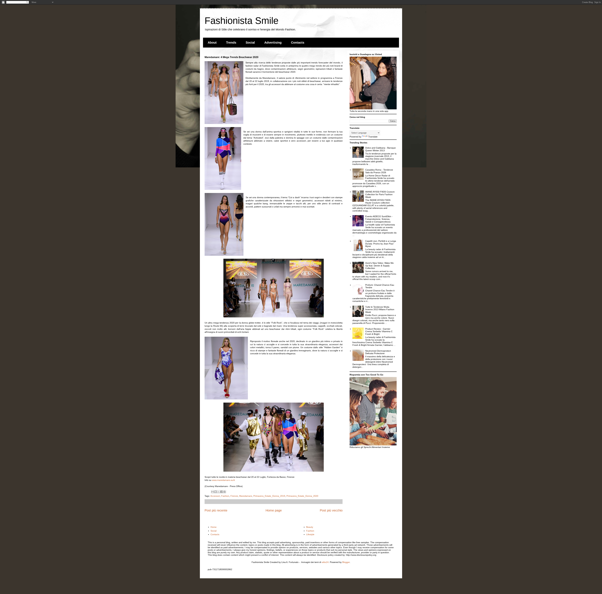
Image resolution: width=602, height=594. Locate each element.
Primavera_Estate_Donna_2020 (302, 496)
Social (250, 42)
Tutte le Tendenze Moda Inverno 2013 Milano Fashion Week (379, 309)
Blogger (346, 562)
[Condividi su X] (218, 491)
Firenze (234, 496)
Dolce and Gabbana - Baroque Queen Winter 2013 (380, 149)
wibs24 (325, 562)
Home (214, 527)
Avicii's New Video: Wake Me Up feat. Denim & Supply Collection (379, 266)
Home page (274, 510)
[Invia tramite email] (212, 491)
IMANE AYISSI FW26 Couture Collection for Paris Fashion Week (380, 194)
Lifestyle (310, 534)
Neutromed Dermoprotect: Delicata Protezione (378, 352)
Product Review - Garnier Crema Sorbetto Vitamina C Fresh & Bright (379, 331)
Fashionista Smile (241, 20)
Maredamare (245, 496)
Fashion (225, 496)
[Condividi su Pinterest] (224, 491)
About (212, 42)
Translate (373, 136)
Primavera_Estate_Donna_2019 (269, 496)
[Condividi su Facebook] (221, 491)
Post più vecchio (331, 510)
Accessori (215, 496)
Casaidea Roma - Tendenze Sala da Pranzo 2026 (379, 171)
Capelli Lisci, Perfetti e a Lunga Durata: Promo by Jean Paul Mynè (380, 244)
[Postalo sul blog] (215, 491)
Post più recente (216, 510)
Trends (231, 42)
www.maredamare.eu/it (223, 480)
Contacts (297, 42)
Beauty (309, 527)
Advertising (273, 42)
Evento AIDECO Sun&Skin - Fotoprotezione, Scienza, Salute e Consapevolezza (379, 219)
